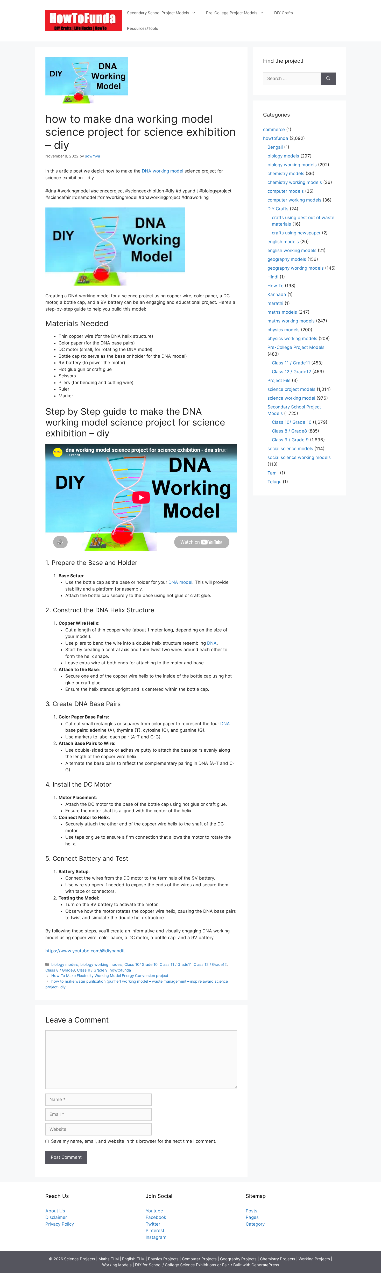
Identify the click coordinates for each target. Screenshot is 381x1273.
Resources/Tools (142, 28)
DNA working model (162, 171)
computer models (285, 191)
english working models (291, 250)
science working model (291, 398)
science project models (291, 389)
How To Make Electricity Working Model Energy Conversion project (109, 975)
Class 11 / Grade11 (176, 964)
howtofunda (120, 970)
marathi (275, 303)
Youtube (154, 1210)
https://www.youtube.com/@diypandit (85, 950)
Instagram (156, 1237)
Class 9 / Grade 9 (92, 970)
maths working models (291, 320)
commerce (274, 129)
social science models (290, 448)
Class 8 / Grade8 (60, 970)
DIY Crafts (283, 12)
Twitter (153, 1224)
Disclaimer (56, 1217)
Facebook (156, 1217)
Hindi (272, 276)
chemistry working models (294, 182)
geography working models (295, 268)
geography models (286, 259)
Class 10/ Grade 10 (141, 964)
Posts (251, 1210)
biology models (64, 964)
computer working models (294, 200)
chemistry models (285, 173)
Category (255, 1224)
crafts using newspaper (296, 232)
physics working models (292, 338)
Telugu (274, 481)
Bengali (275, 147)
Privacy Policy (59, 1224)
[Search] (328, 79)
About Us (55, 1210)
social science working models (299, 457)
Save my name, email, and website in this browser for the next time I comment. (133, 1141)
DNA (212, 643)
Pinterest (155, 1230)
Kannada (276, 294)
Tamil (273, 473)
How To (275, 285)
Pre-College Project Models (231, 12)
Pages (252, 1217)
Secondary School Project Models (158, 12)
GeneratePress (265, 1264)
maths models (282, 312)
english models (283, 241)
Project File (279, 380)
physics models (283, 329)
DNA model (180, 582)
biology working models (101, 964)
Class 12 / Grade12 (210, 964)
